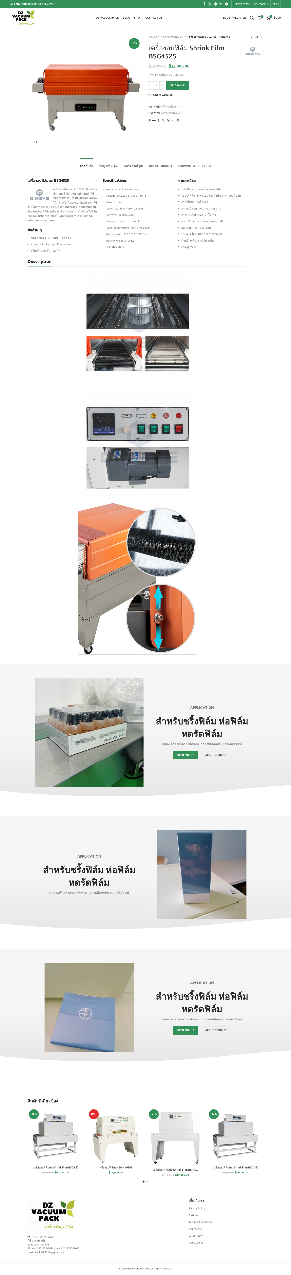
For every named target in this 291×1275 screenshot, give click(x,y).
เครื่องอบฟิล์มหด (173, 37)
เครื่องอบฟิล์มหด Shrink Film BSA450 (175, 1169)
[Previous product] (251, 37)
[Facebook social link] (204, 4)
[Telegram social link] (226, 4)
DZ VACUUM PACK (139, 1268)
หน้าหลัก (153, 37)
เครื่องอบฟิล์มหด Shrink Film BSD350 (55, 1167)
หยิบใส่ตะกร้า (177, 85)
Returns (193, 1215)
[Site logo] (22, 17)
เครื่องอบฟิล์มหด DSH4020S (115, 1167)
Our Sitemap (196, 1243)
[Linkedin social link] (221, 4)
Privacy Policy (197, 1208)
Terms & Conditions (200, 1222)
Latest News (196, 1236)
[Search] (252, 18)
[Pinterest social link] (215, 4)
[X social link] (209, 4)
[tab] (86, 164)
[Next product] (261, 37)
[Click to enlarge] (35, 142)
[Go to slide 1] (144, 1182)
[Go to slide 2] (147, 1182)
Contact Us (195, 1229)
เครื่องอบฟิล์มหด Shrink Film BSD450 (235, 1167)
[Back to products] (256, 37)
